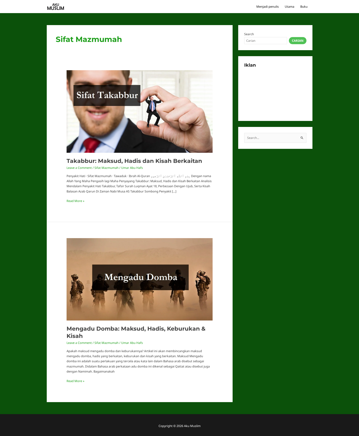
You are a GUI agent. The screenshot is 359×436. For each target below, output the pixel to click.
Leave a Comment (79, 168)
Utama (289, 6)
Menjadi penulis (267, 6)
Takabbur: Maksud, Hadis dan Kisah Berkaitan (134, 160)
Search (249, 34)
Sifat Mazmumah (106, 168)
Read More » (75, 201)
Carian (297, 41)
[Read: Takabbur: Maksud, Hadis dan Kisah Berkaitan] (140, 111)
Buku (304, 6)
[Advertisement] (275, 91)
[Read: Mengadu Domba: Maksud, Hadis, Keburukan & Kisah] (140, 279)
